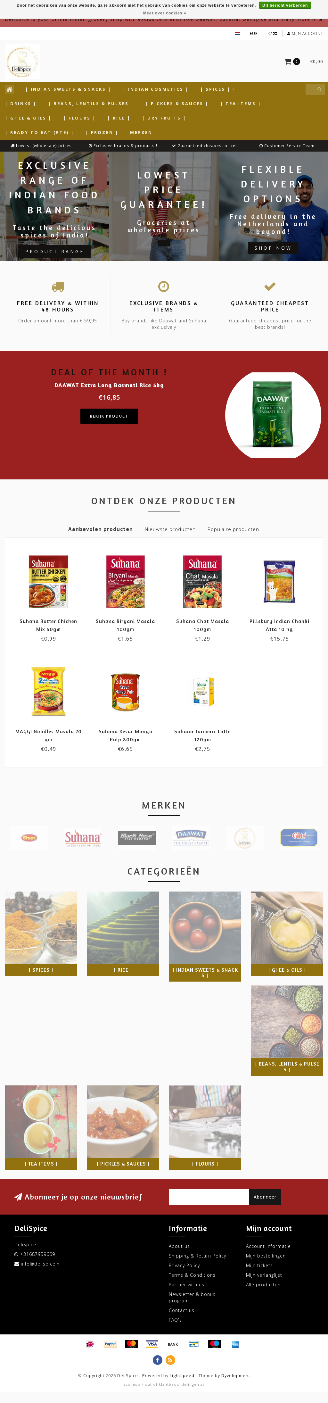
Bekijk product (109, 416)
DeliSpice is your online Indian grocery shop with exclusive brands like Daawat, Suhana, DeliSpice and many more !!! (161, 19)
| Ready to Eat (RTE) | (39, 132)
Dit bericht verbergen (285, 5)
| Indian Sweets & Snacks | (68, 89)
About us (179, 1246)
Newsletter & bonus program (192, 1297)
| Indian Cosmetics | (156, 89)
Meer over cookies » (164, 13)
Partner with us (186, 1285)
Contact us (181, 1310)
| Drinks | (21, 103)
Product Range (54, 251)
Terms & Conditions (192, 1275)
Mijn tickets (259, 1265)
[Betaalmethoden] (90, 1344)
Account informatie (268, 1246)
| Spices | (215, 89)
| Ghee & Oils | (28, 118)
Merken (141, 132)
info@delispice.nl (41, 1264)
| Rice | (119, 118)
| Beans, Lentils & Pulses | (91, 103)
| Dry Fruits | (164, 118)
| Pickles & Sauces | (177, 103)
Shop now (273, 248)
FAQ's (175, 1320)
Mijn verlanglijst (264, 1275)
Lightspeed (182, 1375)
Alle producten (263, 1285)
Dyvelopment (235, 1375)
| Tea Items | (240, 103)
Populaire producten (233, 529)
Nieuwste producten (170, 529)
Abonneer (265, 1197)
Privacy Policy (184, 1265)
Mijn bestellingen (266, 1256)
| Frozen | (102, 132)
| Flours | (79, 118)
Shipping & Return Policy (197, 1256)
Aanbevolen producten (100, 529)
